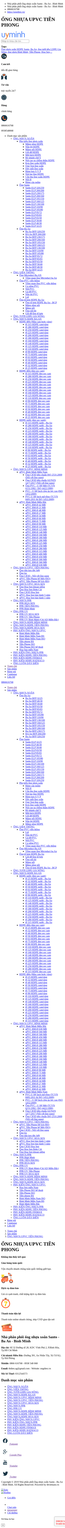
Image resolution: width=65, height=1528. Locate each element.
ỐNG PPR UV (20, 611)
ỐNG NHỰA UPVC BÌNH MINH (30, 469)
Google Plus (15, 1455)
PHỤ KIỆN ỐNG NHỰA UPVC (29, 630)
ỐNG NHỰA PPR (22, 600)
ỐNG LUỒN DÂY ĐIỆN (26, 663)
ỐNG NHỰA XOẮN (23, 138)
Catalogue (12, 674)
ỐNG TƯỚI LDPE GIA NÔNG (29, 316)
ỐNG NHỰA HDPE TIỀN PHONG (31, 625)
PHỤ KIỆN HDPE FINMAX (27, 658)
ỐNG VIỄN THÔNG (24, 272)
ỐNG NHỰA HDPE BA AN (27, 319)
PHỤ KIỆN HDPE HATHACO (28, 660)
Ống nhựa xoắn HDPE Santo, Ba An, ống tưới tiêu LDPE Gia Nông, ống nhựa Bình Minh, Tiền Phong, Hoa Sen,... (31, 50)
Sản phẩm (12, 669)
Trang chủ (12, 666)
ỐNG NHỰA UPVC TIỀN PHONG (31, 567)
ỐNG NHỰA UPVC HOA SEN (29, 584)
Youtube (13, 1466)
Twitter (12, 1476)
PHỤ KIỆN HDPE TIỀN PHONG (30, 655)
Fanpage (13, 1444)
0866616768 (7, 682)
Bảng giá (11, 671)
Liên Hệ (11, 677)
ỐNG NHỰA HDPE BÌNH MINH (30, 622)
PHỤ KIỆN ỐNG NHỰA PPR (28, 652)
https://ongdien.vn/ (16, 12)
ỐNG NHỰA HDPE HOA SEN (29, 628)
